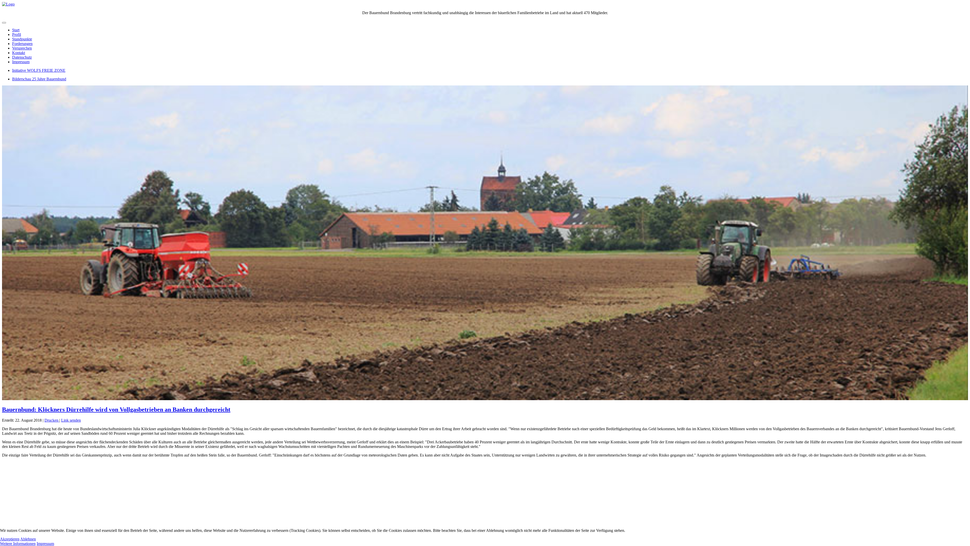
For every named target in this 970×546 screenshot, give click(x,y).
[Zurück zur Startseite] (8, 4)
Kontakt (18, 53)
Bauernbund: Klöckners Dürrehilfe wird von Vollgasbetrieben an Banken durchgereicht (116, 409)
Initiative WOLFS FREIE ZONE (38, 70)
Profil (16, 34)
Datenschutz (22, 57)
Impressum (21, 62)
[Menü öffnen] (4, 23)
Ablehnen (28, 539)
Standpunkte (22, 39)
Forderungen (22, 43)
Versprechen (22, 48)
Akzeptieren (9, 539)
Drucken (51, 420)
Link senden (71, 420)
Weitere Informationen (18, 543)
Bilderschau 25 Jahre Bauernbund (39, 79)
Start (15, 30)
